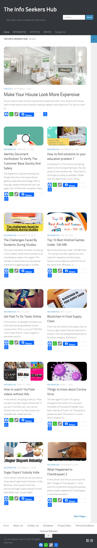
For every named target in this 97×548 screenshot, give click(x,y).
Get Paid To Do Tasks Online (22, 316)
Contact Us (60, 32)
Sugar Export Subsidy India (21, 472)
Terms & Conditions (85, 525)
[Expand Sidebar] (94, 39)
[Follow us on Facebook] (87, 540)
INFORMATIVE (19, 32)
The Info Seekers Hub (30, 9)
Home (6, 32)
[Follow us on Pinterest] (91, 540)
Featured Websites (48, 531)
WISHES (47, 32)
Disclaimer (48, 525)
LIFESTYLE (35, 32)
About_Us (18, 525)
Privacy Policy (64, 525)
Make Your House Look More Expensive (42, 94)
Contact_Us (33, 525)
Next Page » (80, 516)
